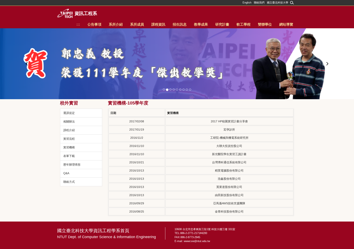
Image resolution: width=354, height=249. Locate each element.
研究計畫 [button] (222, 24)
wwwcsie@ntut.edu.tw (197, 241)
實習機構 (69, 147)
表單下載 (69, 156)
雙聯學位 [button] (265, 24)
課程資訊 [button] (158, 24)
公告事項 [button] (94, 24)
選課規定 (69, 113)
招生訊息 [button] (180, 24)
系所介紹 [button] (116, 24)
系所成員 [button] (137, 24)
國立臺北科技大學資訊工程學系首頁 (106, 233)
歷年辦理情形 (72, 164)
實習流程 (69, 138)
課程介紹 (69, 130)
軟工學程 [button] (244, 24)
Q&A (66, 173)
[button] (26, 63)
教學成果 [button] (201, 24)
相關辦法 (69, 121)
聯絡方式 (69, 181)
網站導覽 (286, 24)
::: (78, 24)
